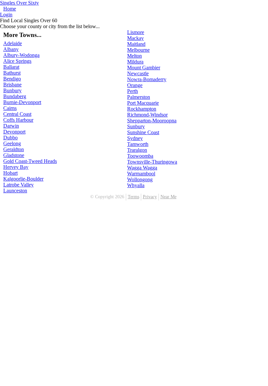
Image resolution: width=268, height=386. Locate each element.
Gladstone (13, 155)
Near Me (168, 196)
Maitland (136, 44)
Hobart (10, 173)
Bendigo (12, 78)
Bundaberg (14, 96)
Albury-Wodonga (21, 55)
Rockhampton (141, 109)
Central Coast (17, 114)
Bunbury (12, 90)
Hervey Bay (15, 167)
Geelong (12, 143)
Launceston (15, 190)
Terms (133, 196)
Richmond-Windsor (147, 114)
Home (9, 8)
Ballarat (11, 67)
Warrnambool (141, 173)
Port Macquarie (143, 103)
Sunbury (136, 126)
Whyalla (135, 185)
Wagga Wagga (142, 167)
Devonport (14, 131)
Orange (134, 85)
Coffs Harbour (18, 120)
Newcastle (138, 73)
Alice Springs (17, 61)
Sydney (135, 138)
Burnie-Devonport (22, 102)
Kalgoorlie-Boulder (23, 179)
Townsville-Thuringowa (152, 162)
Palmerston (138, 97)
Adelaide (12, 43)
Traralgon (137, 150)
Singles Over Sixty (19, 3)
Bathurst (12, 73)
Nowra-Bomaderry (146, 79)
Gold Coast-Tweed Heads (30, 161)
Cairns (10, 108)
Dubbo (10, 137)
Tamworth (137, 144)
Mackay (135, 38)
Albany (11, 49)
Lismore (135, 32)
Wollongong (140, 179)
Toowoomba (140, 156)
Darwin (11, 126)
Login (6, 14)
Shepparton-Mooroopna (151, 120)
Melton (134, 56)
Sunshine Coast (143, 132)
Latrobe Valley (18, 184)
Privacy (150, 196)
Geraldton (13, 149)
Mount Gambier (143, 67)
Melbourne (138, 50)
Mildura (135, 61)
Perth (132, 91)
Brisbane (12, 84)
